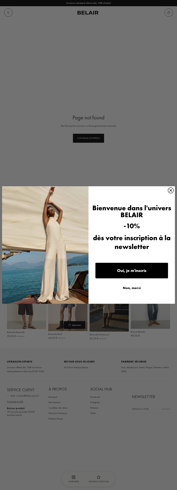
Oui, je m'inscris (131, 270)
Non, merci (132, 288)
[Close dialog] (171, 190)
